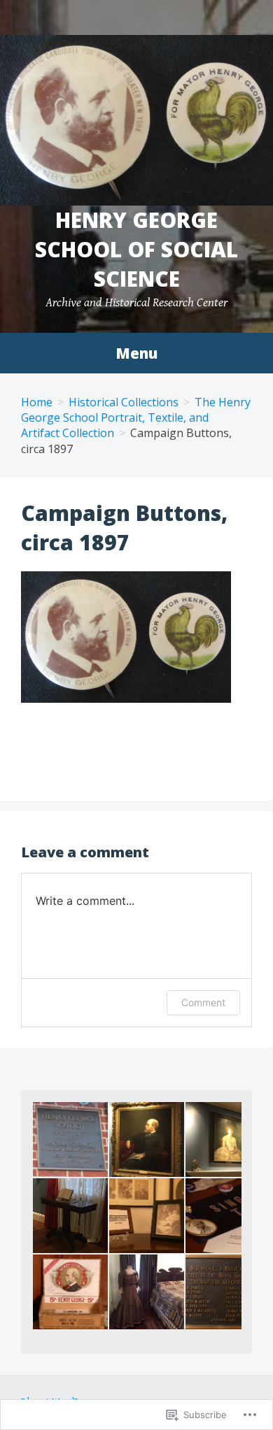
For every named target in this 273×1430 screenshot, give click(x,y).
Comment (203, 1002)
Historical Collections (123, 402)
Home (36, 402)
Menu (136, 353)
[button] (69, 1139)
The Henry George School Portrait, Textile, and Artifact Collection (136, 417)
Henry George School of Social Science (136, 249)
